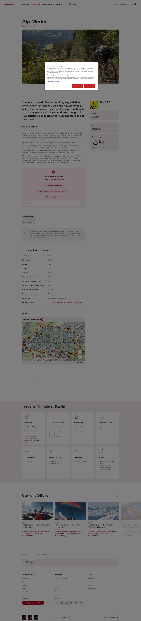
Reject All (77, 85)
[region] (71, 76)
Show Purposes (52, 85)
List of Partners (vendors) (53, 81)
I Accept (90, 85)
